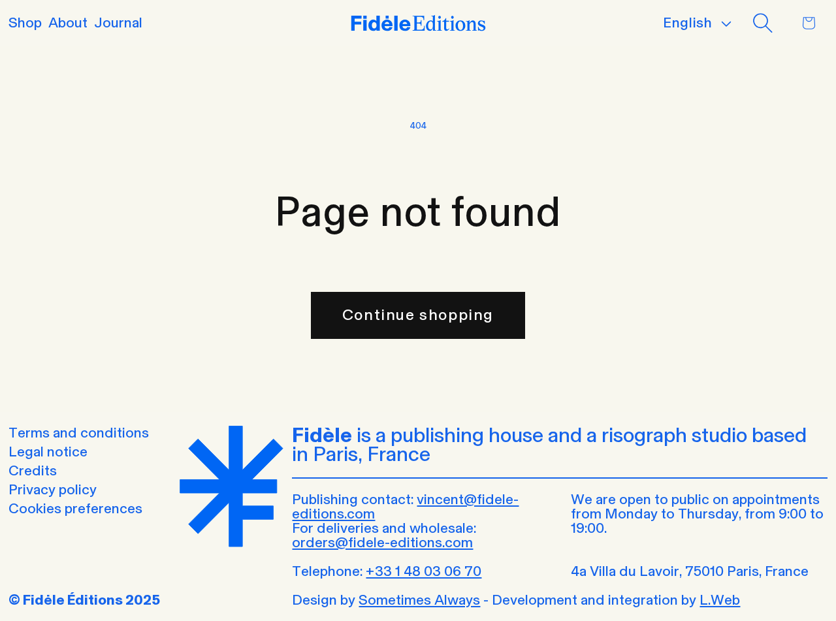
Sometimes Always (419, 600)
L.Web (719, 600)
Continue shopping (418, 314)
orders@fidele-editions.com (382, 542)
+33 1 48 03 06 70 (423, 571)
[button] (763, 23)
